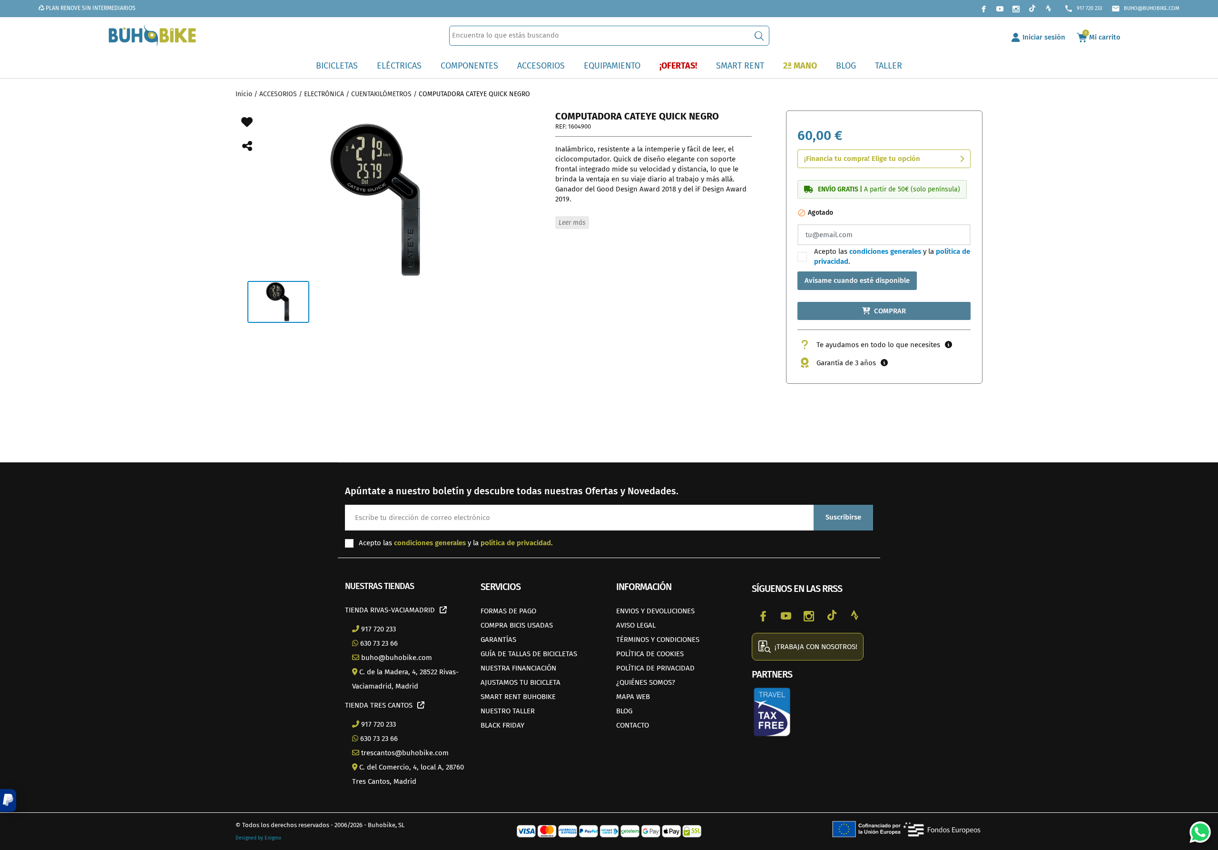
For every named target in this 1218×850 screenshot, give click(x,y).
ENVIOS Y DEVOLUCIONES (655, 611)
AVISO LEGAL (636, 625)
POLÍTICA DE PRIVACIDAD (655, 668)
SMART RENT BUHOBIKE (518, 696)
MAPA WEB (633, 696)
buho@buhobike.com (1145, 8)
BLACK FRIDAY (502, 725)
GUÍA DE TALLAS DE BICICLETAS (529, 654)
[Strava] (1048, 8)
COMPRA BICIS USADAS (517, 625)
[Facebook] (983, 8)
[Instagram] (1016, 8)
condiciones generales (885, 251)
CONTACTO (632, 725)
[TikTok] (1032, 8)
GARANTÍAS (498, 639)
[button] (8, 800)
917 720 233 (1083, 8)
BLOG (624, 711)
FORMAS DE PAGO (508, 611)
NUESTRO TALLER (508, 711)
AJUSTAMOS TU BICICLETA (520, 682)
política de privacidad (516, 543)
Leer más (572, 223)
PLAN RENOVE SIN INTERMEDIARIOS (90, 8)
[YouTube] (999, 8)
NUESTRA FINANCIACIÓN (518, 668)
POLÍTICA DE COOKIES (650, 654)
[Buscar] (759, 36)
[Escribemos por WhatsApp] (1196, 828)
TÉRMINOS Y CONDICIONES (657, 639)
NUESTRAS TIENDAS (379, 586)
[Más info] (948, 345)
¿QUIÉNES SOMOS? (645, 682)
